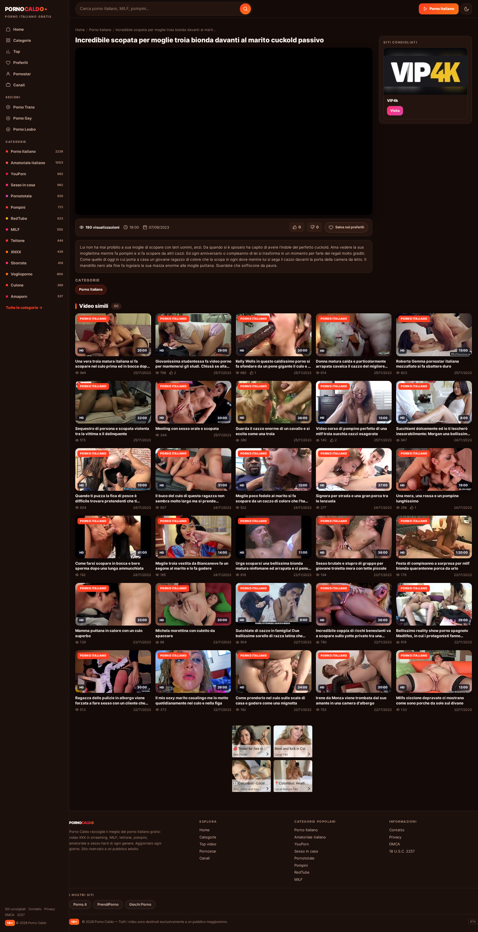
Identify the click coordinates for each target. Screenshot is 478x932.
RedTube (37, 218)
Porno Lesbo (24, 129)
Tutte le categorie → (24, 307)
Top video (207, 844)
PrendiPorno (108, 904)
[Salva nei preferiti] (144, 320)
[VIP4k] (425, 71)
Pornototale (37, 196)
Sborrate (37, 263)
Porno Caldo (104, 922)
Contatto (34, 909)
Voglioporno (37, 274)
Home (18, 29)
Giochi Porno (140, 904)
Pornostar (22, 74)
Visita (395, 111)
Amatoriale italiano (37, 163)
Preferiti (20, 62)
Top (16, 51)
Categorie (22, 40)
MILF (37, 229)
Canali (19, 85)
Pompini (37, 207)
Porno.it (80, 904)
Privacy (49, 909)
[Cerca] (245, 8)
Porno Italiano (37, 151)
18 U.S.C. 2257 (402, 851)
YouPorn (37, 174)
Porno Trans (24, 107)
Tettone (37, 240)
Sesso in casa (37, 185)
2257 (21, 915)
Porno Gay (22, 118)
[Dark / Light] (466, 8)
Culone (37, 285)
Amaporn (37, 296)
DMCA (9, 915)
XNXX (37, 252)
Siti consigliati (15, 909)
